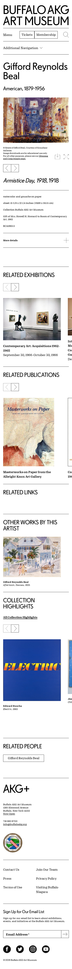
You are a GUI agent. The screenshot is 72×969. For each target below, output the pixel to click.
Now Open (9, 813)
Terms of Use (12, 887)
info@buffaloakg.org (15, 824)
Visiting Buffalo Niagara (47, 889)
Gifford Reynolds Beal (35, 71)
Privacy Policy (46, 878)
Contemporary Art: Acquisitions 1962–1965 (31, 348)
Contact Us (11, 869)
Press (7, 878)
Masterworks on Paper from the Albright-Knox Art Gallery (27, 474)
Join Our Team (47, 869)
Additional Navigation (20, 48)
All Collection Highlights (20, 617)
